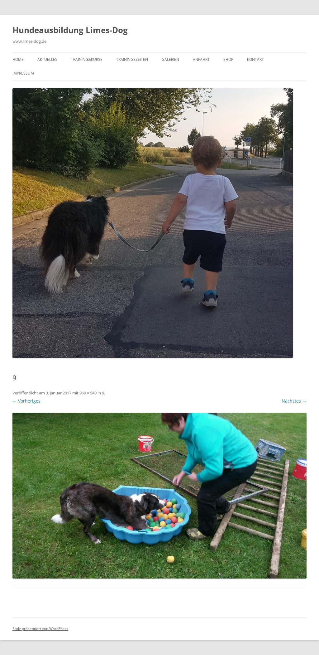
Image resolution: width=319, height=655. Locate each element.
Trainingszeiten (132, 59)
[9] (159, 496)
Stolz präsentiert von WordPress (40, 628)
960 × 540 (88, 393)
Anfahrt (201, 59)
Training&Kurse (86, 59)
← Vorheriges (26, 401)
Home (18, 59)
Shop (228, 59)
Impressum (23, 73)
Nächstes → (294, 401)
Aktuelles (47, 59)
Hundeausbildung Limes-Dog (70, 30)
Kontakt (255, 59)
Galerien (170, 59)
